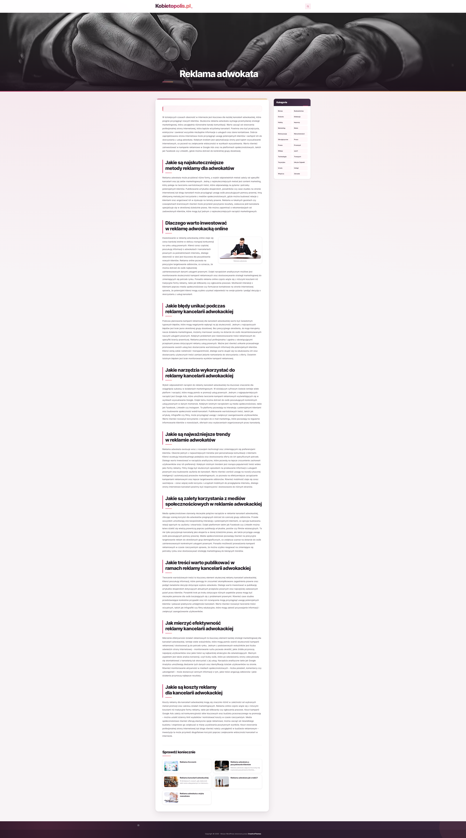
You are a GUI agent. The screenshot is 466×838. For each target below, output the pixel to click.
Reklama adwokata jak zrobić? (244, 778)
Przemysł (297, 145)
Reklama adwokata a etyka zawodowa (192, 794)
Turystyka (281, 162)
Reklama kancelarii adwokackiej (194, 778)
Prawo (280, 145)
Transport (297, 157)
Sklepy (280, 151)
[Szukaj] (308, 6)
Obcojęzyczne (283, 139)
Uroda (280, 168)
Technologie (282, 157)
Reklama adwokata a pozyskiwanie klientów (241, 763)
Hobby (280, 122)
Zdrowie (297, 174)
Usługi (296, 168)
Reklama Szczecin (188, 762)
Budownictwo (299, 111)
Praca (296, 139)
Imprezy (297, 122)
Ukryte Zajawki (299, 162)
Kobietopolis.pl (173, 5)
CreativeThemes (254, 834)
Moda (296, 128)
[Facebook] (138, 825)
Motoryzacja (282, 134)
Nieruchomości (299, 134)
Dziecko (281, 117)
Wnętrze (281, 174)
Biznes (280, 111)
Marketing (281, 128)
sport (296, 151)
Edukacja (297, 117)
